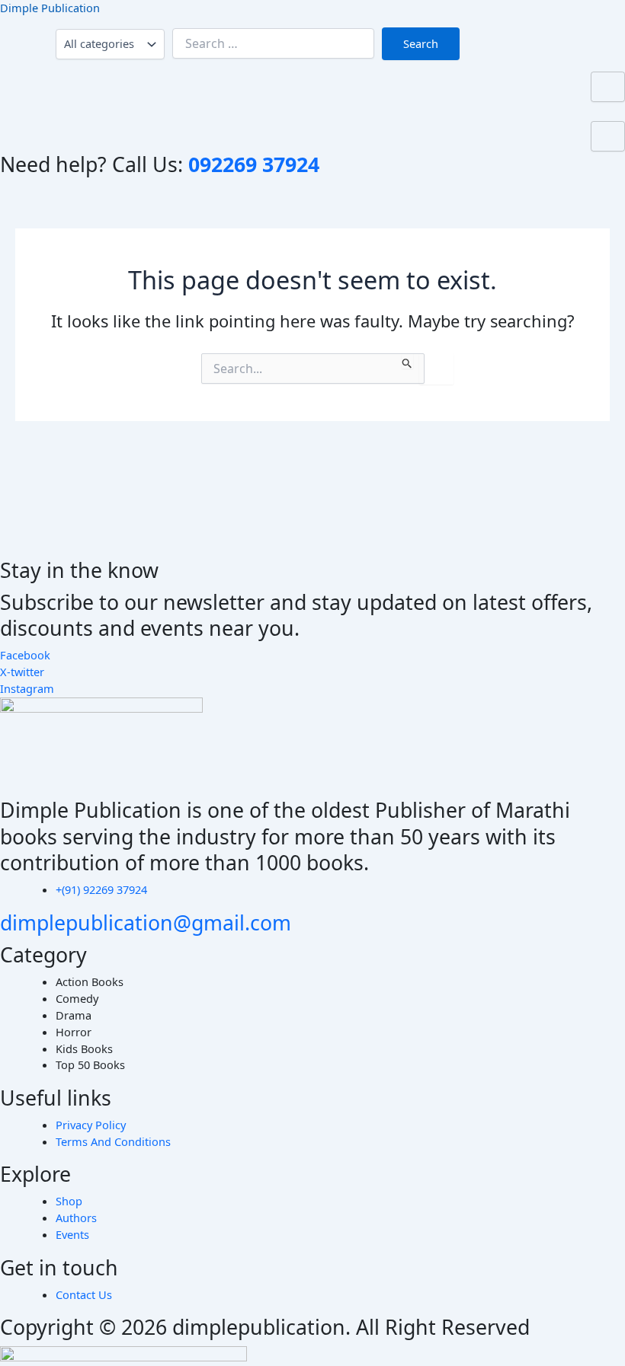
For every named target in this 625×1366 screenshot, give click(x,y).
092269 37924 (253, 164)
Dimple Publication (50, 7)
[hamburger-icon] (608, 87)
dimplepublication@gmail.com (145, 922)
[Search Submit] (407, 361)
